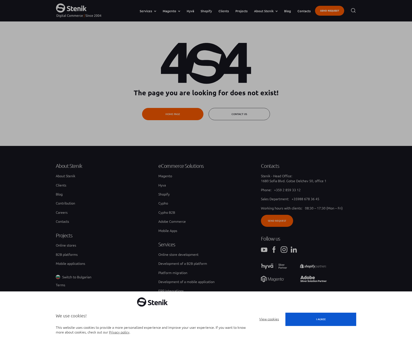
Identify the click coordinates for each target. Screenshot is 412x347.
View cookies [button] (269, 319)
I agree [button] (321, 319)
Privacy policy (119, 332)
